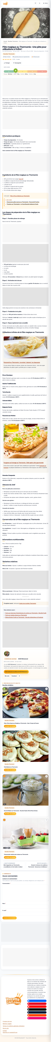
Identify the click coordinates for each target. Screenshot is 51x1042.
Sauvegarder (18, 63)
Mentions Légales (7, 1023)
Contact (5, 1030)
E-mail (4, 910)
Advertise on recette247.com (10, 1032)
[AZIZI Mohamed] (7, 654)
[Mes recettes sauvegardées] (35, 3)
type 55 (21, 179)
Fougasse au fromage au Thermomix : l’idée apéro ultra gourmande (24, 462)
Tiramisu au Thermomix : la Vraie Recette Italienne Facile (22, 204)
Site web (7, 676)
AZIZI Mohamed (23, 659)
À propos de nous (7, 1021)
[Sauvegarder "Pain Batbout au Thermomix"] (46, 732)
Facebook (14, 676)
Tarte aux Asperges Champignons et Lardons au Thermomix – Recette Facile (25, 613)
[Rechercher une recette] (39, 3)
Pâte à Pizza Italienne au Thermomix (20, 196)
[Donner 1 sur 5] (3, 59)
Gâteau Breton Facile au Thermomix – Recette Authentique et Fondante (24, 617)
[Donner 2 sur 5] (5, 59)
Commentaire (6, 883)
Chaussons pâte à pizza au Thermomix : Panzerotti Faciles (23, 202)
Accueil (5, 41)
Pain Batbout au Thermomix (11, 767)
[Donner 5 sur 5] (11, 59)
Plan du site (6, 1028)
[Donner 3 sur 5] (7, 59)
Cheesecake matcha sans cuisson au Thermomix (16, 854)
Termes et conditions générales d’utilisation (13, 1026)
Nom (4, 903)
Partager (7, 63)
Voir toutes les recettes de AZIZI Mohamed (16, 671)
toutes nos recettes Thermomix (27, 603)
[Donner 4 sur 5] (9, 59)
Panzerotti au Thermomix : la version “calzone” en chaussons (22, 362)
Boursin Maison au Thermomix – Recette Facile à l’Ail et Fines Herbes (21, 810)
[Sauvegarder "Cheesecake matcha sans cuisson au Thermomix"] (46, 820)
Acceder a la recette (10, 726)
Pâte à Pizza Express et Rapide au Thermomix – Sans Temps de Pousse (21, 723)
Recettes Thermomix (13, 41)
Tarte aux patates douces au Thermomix (16, 615)
